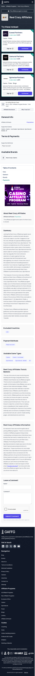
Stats (3, 630)
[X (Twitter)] (11, 546)
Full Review (25, 48)
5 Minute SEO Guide (6, 636)
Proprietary (30, 122)
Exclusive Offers (6, 599)
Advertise (4, 578)
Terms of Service (16, 669)
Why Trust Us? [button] (25, 109)
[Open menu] (32, 2)
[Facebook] (14, 546)
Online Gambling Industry (8, 633)
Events (3, 558)
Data (4, 172)
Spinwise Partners (16, 77)
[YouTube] (18, 546)
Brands (5, 177)
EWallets (3, 640)
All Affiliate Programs (7, 592)
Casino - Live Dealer (18, 357)
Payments (6, 180)
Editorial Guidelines (6, 568)
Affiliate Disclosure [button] (9, 109)
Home (3, 6)
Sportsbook (9, 360)
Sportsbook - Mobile (21, 360)
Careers (3, 575)
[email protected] (12, 466)
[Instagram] (7, 546)
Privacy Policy (5, 571)
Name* (5, 483)
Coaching (4, 626)
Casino (8, 357)
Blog (2, 555)
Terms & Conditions (6, 565)
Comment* (6, 491)
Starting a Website (6, 643)
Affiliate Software (6, 619)
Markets (5, 174)
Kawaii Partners (15, 33)
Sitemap (3, 584)
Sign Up (9, 48)
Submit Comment (12, 516)
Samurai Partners (16, 56)
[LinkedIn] (3, 546)
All (29, 360)
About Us (4, 561)
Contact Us (4, 581)
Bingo (3, 612)
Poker (3, 609)
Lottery (3, 615)
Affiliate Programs (11, 6)
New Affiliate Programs (7, 596)
